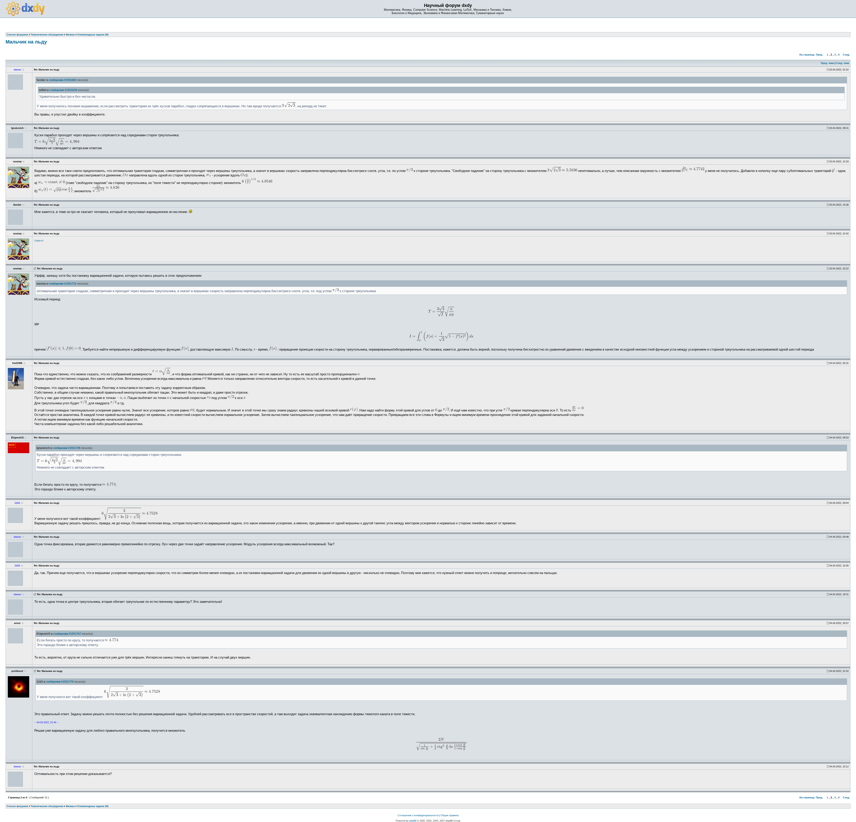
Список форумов (17, 806)
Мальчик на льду (26, 42)
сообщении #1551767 (67, 633)
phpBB (412, 820)
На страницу (807, 54)
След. (846, 54)
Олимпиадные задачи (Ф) (93, 806)
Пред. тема (827, 63)
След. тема (842, 63)
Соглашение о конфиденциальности (417, 815)
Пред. (819, 54)
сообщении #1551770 (60, 681)
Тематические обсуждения (47, 806)
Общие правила (449, 815)
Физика (70, 806)
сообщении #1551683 (62, 80)
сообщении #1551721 (62, 283)
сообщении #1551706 (66, 448)
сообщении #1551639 (63, 90)
